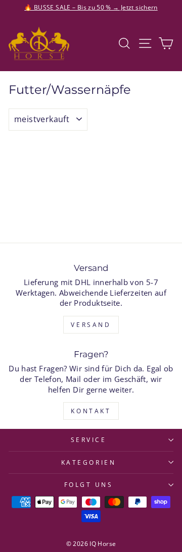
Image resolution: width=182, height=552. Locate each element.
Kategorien (88, 462)
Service (89, 439)
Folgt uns (88, 484)
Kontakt (91, 411)
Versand (91, 324)
